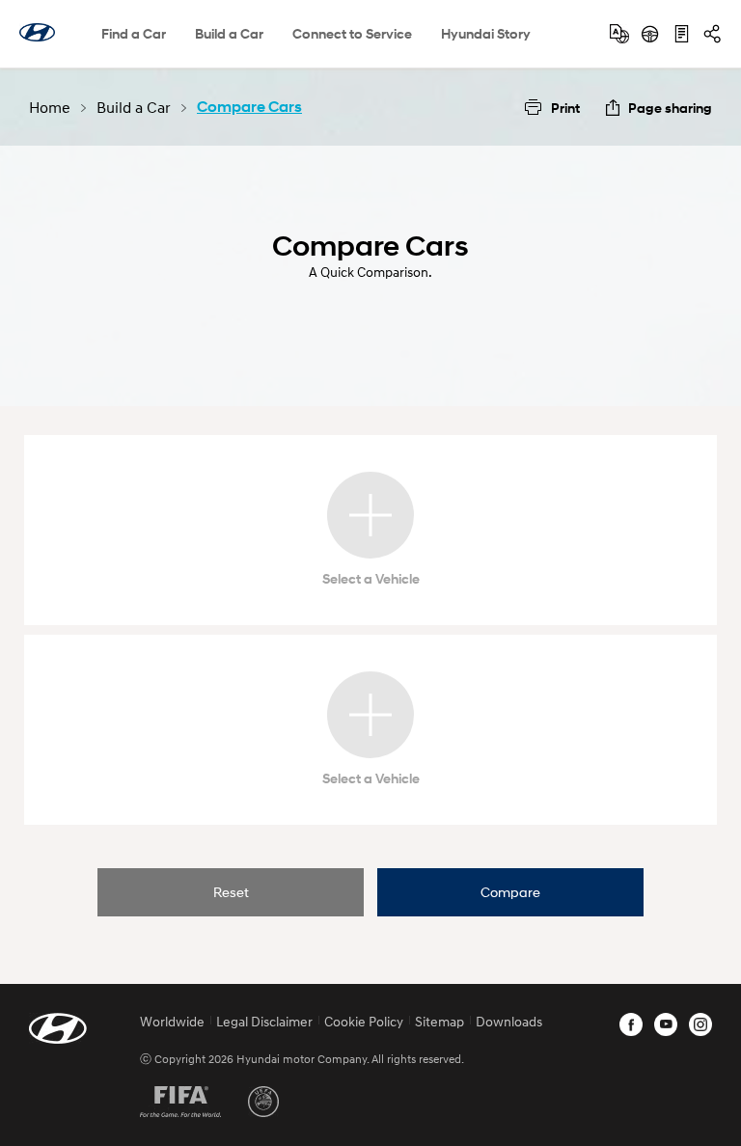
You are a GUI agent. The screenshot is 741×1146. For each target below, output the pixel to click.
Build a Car (229, 33)
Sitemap (439, 1021)
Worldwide (172, 1021)
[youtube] (665, 1024)
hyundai (37, 32)
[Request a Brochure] (681, 33)
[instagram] (700, 1024)
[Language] (619, 33)
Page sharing (670, 107)
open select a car (370, 515)
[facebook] (631, 1024)
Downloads (509, 1021)
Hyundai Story (486, 33)
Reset (231, 892)
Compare (510, 892)
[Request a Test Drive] (650, 33)
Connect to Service (352, 33)
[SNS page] (712, 33)
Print (565, 107)
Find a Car (133, 33)
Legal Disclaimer (264, 1021)
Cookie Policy (363, 1021)
